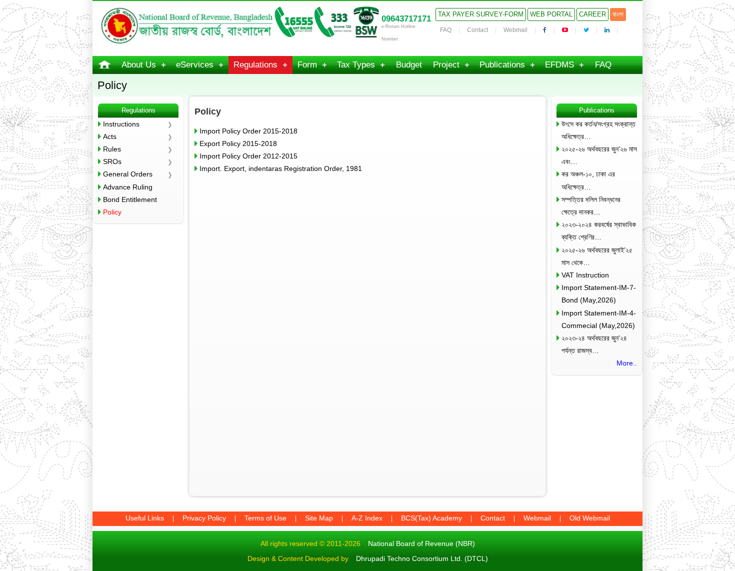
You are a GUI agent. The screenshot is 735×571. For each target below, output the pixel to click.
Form (307, 65)
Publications (502, 65)
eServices (195, 65)
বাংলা (618, 14)
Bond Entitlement (130, 200)
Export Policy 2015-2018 (238, 144)
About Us (139, 65)
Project (446, 65)
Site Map (319, 518)
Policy (112, 212)
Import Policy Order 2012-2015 (249, 156)
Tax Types (356, 65)
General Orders (127, 174)
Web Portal (551, 14)
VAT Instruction (585, 275)
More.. (626, 363)
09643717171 (406, 19)
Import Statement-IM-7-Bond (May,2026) (599, 294)
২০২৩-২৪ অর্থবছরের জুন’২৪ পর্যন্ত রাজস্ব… (594, 344)
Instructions (121, 124)
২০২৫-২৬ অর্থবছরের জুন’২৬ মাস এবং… (599, 155)
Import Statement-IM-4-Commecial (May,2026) (599, 319)
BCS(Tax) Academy (431, 518)
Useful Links (145, 518)
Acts (109, 136)
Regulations (256, 65)
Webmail (516, 30)
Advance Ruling (127, 187)
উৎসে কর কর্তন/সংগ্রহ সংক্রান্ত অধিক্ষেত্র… (599, 130)
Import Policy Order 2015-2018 (249, 131)
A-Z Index (367, 518)
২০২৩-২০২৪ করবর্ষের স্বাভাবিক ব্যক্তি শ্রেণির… (599, 230)
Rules (112, 149)
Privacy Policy (204, 518)
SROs (112, 162)
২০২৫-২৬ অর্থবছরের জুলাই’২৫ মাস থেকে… (597, 256)
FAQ (446, 30)
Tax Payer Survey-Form (481, 14)
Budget (409, 65)
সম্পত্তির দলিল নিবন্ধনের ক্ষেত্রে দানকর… (591, 206)
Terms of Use (265, 518)
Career (592, 14)
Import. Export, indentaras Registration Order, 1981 (281, 168)
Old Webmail (590, 518)
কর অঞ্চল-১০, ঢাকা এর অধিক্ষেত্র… (588, 180)
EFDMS (559, 65)
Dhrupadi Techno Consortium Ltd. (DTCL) (422, 558)
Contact (477, 30)
